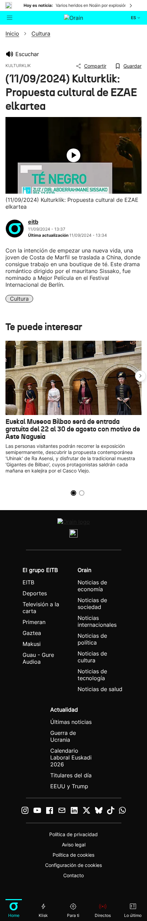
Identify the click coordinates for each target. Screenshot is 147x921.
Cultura (19, 298)
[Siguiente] (131, 5)
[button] (140, 376)
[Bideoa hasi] (73, 155)
